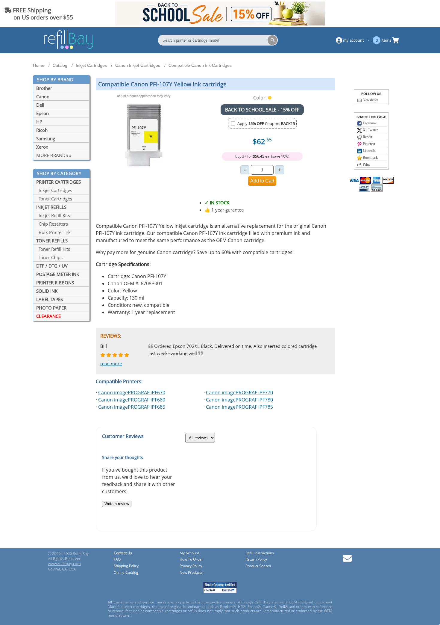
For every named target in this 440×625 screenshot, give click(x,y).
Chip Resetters (52, 224)
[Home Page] (68, 48)
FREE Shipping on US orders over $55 (38, 13)
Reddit (367, 137)
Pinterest (368, 144)
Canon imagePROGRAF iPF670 (131, 392)
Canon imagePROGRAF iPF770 (239, 392)
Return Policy (256, 559)
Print (366, 164)
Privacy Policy (191, 566)
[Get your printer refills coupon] (220, 23)
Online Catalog (126, 572)
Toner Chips (49, 257)
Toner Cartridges (54, 199)
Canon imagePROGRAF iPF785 (239, 407)
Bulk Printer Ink (53, 232)
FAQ (117, 559)
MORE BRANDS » (53, 155)
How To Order (191, 559)
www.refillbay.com (64, 563)
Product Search (258, 566)
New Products (191, 572)
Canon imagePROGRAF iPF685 (131, 407)
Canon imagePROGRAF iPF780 (239, 399)
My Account (189, 553)
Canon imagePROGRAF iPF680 (131, 399)
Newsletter (370, 100)
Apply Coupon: (266, 123)
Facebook (369, 123)
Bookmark (370, 158)
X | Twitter (370, 130)
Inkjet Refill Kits (53, 215)
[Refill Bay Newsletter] (347, 560)
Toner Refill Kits (53, 249)
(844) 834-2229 (414, 13)
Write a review (116, 504)
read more (111, 363)
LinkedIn (369, 151)
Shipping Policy (126, 566)
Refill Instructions (259, 553)
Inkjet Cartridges (54, 190)
